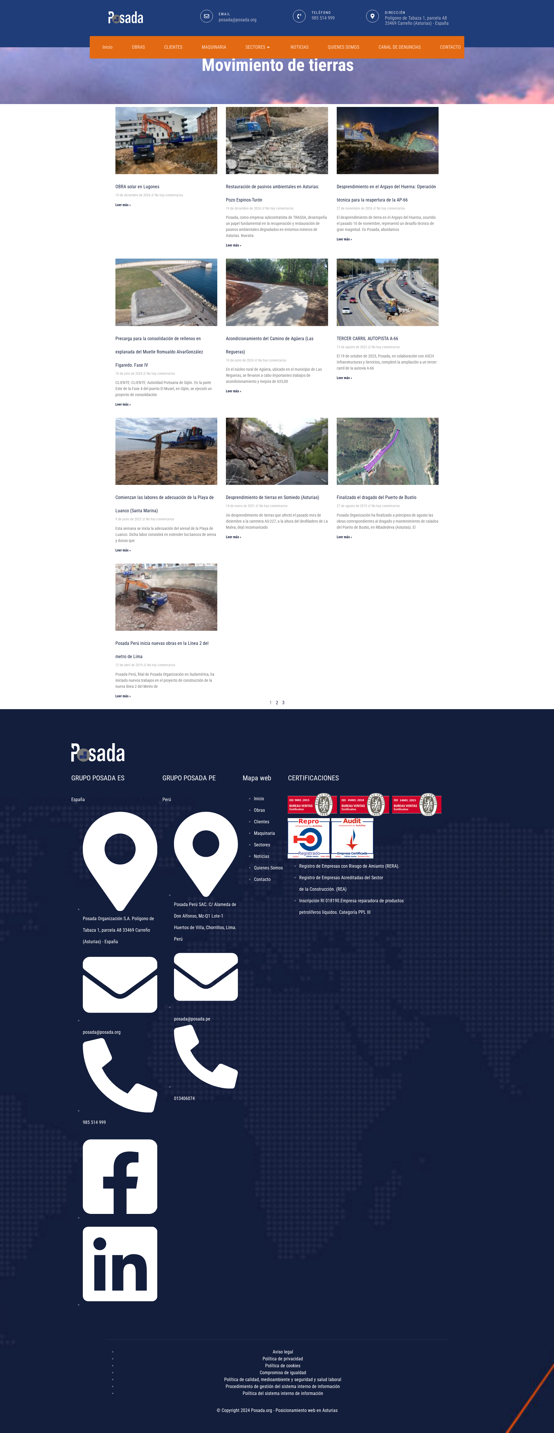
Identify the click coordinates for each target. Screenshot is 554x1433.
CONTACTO (450, 47)
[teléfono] (299, 16)
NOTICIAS (299, 47)
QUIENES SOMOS (343, 47)
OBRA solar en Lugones (137, 186)
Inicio (107, 47)
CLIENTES (173, 47)
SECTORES (255, 47)
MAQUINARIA (214, 47)
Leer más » (123, 205)
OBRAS (138, 47)
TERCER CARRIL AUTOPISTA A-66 (367, 338)
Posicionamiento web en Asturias (307, 1410)
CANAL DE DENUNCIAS (400, 47)
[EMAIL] (206, 16)
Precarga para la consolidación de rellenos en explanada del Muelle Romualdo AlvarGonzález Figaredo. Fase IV (159, 352)
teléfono (321, 13)
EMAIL (225, 14)
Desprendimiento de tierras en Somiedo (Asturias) (272, 497)
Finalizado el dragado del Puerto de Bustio (376, 497)
